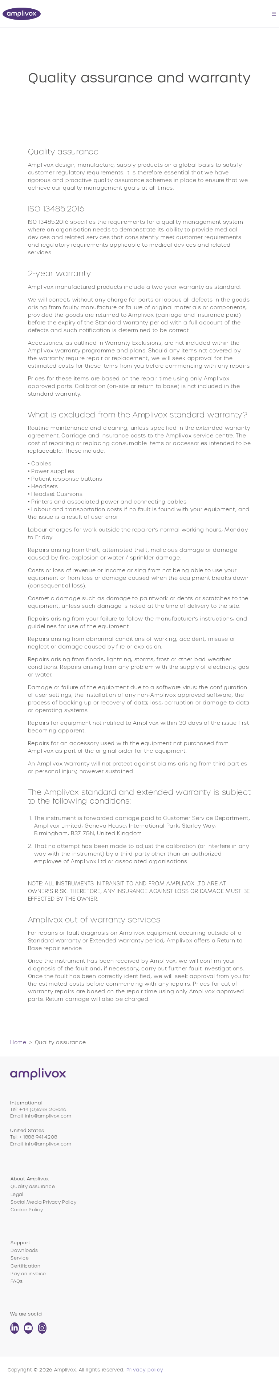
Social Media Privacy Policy (43, 1202)
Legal (17, 1194)
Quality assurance (33, 1186)
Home (18, 1042)
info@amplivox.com (48, 1116)
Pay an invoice (28, 1273)
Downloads (24, 1250)
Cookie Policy (27, 1209)
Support (20, 1243)
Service (20, 1258)
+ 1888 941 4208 (38, 1137)
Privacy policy (144, 1370)
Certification (25, 1266)
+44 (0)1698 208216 (43, 1109)
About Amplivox (30, 1179)
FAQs (17, 1281)
